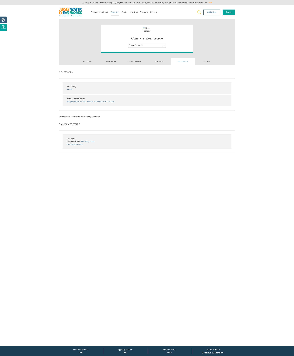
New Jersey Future (87, 141)
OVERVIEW (87, 61)
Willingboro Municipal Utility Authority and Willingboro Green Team (90, 101)
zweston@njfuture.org (75, 144)
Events (124, 12)
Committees (115, 12)
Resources (144, 12)
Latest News (133, 12)
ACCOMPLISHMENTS (135, 61)
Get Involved (211, 12)
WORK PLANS (111, 61)
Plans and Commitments (100, 12)
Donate (229, 12)
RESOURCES (159, 61)
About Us (153, 12)
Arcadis (69, 89)
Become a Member (212, 352)
